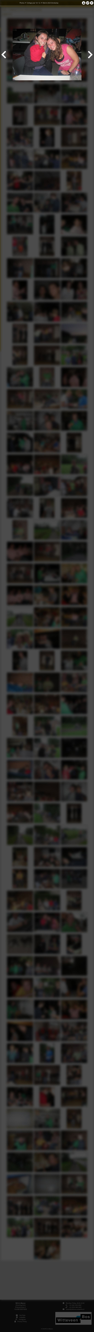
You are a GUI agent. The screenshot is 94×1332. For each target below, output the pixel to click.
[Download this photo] (83, 3)
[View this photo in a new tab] (87, 3)
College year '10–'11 (33, 3)
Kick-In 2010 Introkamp (50, 3)
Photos (22, 3)
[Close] (91, 3)
